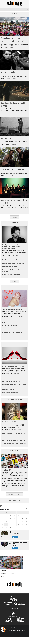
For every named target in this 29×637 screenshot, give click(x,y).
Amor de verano (7, 138)
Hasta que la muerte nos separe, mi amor (10, 392)
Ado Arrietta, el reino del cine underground (11, 259)
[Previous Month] (26, 509)
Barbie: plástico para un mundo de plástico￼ (11, 381)
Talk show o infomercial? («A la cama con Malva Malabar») (14, 443)
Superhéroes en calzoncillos (8, 389)
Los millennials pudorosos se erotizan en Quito (12, 378)
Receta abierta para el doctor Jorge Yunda (11, 437)
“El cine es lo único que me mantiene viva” (12, 309)
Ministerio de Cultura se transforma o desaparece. (13, 263)
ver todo (14, 217)
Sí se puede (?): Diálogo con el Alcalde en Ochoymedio (13, 440)
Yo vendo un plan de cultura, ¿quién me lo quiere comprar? (12, 40)
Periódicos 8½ (6, 470)
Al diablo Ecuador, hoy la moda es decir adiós (13, 366)
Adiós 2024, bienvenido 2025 (9, 422)
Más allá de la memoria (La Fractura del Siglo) (11, 274)
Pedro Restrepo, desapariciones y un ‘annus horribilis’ (13, 433)
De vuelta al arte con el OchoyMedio (9, 325)
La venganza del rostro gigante (13, 168)
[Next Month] (28, 509)
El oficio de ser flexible (6, 337)
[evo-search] (1, 506)
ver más (14, 281)
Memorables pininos (8, 72)
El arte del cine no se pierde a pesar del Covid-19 (12, 329)
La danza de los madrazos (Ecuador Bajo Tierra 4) (12, 266)
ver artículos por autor (14, 494)
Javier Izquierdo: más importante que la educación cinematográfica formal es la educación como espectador (12, 246)
